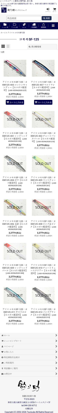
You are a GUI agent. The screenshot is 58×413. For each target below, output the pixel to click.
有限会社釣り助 (29, 396)
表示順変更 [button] (36, 47)
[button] (53, 25)
